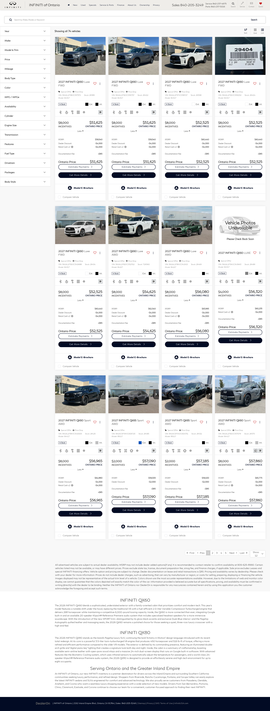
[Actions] (99, 83)
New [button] (75, 5)
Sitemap (141, 703)
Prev (201, 552)
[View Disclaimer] (84, 112)
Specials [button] (92, 5)
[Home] (68, 5)
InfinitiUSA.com (181, 703)
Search (254, 20)
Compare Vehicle (71, 197)
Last (243, 552)
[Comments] (255, 451)
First (191, 552)
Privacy (156, 5)
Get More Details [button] (78, 175)
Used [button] (83, 5)
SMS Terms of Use (164, 703)
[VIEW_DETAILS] (240, 225)
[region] (80, 149)
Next (232, 552)
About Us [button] (132, 5)
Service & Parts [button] (107, 5)
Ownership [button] (145, 5)
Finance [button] (120, 5)
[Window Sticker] (100, 112)
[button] (103, 56)
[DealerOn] (43, 703)
